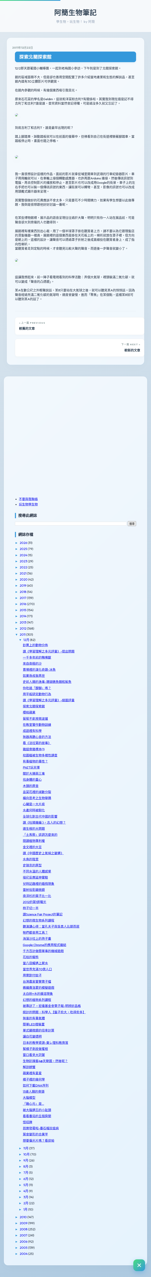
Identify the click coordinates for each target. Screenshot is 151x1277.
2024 (24, 555)
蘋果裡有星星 (32, 1073)
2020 (24, 579)
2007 (24, 1235)
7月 (26, 1172)
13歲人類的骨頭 (33, 1091)
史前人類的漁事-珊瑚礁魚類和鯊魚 (47, 682)
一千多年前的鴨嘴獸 (37, 657)
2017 (23, 598)
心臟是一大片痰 (34, 804)
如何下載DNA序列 (36, 1085)
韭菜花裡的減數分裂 (37, 792)
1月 (25, 1209)
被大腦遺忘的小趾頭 (37, 1110)
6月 (26, 1179)
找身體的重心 (32, 780)
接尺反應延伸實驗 (35, 877)
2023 (24, 561)
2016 (23, 604)
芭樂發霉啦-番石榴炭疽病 (41, 1128)
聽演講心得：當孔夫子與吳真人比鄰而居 (51, 926)
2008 (24, 1229)
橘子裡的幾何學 (34, 1079)
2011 (23, 634)
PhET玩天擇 (31, 767)
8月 (26, 1166)
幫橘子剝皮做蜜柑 (35, 1049)
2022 (24, 567)
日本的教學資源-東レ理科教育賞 (45, 1043)
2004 (24, 1254)
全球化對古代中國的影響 (40, 816)
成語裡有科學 (32, 731)
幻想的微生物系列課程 (38, 920)
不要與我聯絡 (28, 499)
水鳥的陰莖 (31, 859)
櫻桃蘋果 (29, 712)
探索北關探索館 (35, 57)
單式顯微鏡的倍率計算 (38, 1030)
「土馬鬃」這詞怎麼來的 (40, 835)
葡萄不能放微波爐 (35, 719)
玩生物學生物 (28, 504)
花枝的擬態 (31, 957)
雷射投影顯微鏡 (34, 890)
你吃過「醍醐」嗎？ (37, 688)
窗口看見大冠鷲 (34, 1055)
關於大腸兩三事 (34, 773)
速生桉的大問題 (34, 829)
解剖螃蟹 (29, 1067)
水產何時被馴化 (34, 810)
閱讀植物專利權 (34, 841)
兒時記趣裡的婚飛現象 (38, 884)
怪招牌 (27, 1122)
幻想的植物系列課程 (37, 1000)
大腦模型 (29, 1098)
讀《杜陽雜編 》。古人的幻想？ (44, 822)
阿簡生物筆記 (75, 12)
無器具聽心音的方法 (37, 737)
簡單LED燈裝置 (34, 1024)
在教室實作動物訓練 (37, 725)
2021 (23, 573)
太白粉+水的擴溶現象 (38, 994)
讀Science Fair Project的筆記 (43, 914)
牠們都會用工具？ (35, 932)
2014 (23, 616)
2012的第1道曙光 (34, 902)
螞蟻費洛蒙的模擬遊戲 (38, 988)
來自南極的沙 (32, 663)
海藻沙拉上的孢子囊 (37, 939)
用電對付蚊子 (32, 975)
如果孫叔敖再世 (34, 676)
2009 (24, 1223)
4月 (26, 1191)
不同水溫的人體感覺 (37, 871)
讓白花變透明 (32, 1036)
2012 (23, 628)
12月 (26, 640)
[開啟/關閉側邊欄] (139, 1265)
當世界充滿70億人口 (37, 969)
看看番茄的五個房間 (37, 1116)
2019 (23, 585)
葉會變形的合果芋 (35, 1134)
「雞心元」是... (33, 1104)
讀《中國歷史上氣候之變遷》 (43, 853)
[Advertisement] (39, 409)
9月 (26, 1160)
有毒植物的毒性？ (35, 761)
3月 (26, 1197)
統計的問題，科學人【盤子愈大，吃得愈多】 (54, 1012)
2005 (24, 1248)
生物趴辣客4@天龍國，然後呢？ (45, 1061)
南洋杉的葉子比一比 (37, 896)
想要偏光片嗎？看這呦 (38, 1140)
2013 (23, 622)
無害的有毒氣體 (34, 1018)
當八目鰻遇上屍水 (35, 963)
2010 (23, 1217)
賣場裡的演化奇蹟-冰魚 (39, 670)
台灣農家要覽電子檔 (37, 981)
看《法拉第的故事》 (37, 743)
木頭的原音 (31, 786)
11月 (26, 1148)
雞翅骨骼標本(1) (34, 749)
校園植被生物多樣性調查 (40, 755)
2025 (24, 549)
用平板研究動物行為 (37, 694)
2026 (24, 543)
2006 (24, 1241)
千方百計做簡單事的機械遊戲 (43, 951)
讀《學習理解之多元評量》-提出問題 (49, 651)
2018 (23, 592)
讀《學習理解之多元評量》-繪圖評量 (49, 700)
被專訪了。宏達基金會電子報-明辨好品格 (52, 1006)
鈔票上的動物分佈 (35, 645)
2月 (26, 1203)
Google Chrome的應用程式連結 (44, 945)
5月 (26, 1185)
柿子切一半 (31, 908)
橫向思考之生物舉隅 (37, 798)
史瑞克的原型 (32, 865)
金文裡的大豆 (32, 847)
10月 (26, 1154)
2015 (23, 610)
